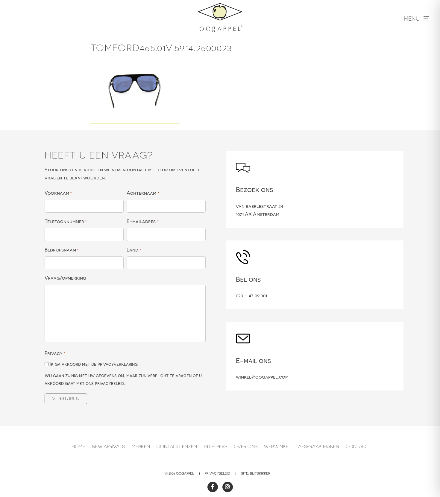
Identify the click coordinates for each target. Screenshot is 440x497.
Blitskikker (260, 473)
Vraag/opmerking (65, 277)
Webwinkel (277, 446)
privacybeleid (109, 383)
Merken (141, 446)
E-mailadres (142, 221)
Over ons (245, 446)
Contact (357, 446)
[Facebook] (212, 487)
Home (78, 446)
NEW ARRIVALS (108, 446)
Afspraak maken (318, 446)
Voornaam (58, 193)
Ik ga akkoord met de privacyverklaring (94, 364)
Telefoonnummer (66, 221)
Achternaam (143, 193)
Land (134, 249)
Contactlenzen (177, 446)
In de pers (215, 446)
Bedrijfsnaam (62, 249)
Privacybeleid (217, 473)
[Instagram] (227, 487)
